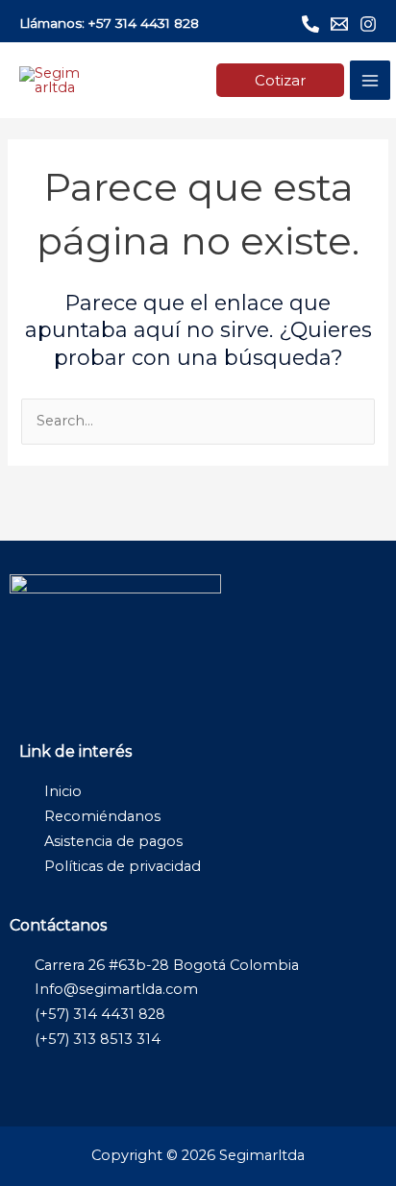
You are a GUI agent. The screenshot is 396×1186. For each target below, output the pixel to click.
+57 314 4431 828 (143, 23)
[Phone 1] (310, 24)
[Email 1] (339, 24)
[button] (280, 80)
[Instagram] (368, 24)
